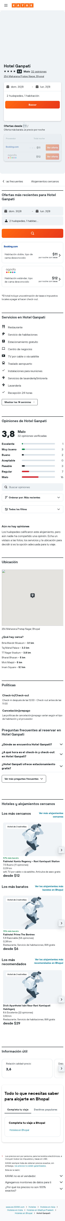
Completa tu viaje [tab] (17, 1109)
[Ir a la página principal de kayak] (22, 5)
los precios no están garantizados (30, 1165)
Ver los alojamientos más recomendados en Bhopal (48, 961)
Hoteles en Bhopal (19, 1130)
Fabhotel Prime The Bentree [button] (19, 934)
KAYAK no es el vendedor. (20, 1176)
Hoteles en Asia (47, 1207)
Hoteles (32, 1207)
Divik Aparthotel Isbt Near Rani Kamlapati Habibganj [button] (26, 1007)
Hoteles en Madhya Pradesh (40, 1210)
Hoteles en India (15, 1210)
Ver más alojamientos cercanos (51, 815)
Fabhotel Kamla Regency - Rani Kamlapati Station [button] (31, 861)
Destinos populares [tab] (45, 1109)
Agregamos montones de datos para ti (28, 1182)
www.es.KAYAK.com (15, 1207)
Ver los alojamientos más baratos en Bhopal (49, 888)
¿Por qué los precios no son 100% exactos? (25, 1188)
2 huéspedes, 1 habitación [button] (23, 95)
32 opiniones (38, 71)
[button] (6, 5)
